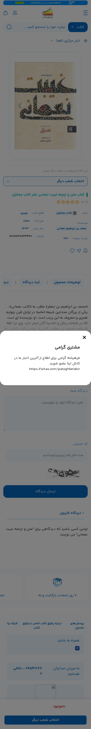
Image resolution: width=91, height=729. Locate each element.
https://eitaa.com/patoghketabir (54, 369)
